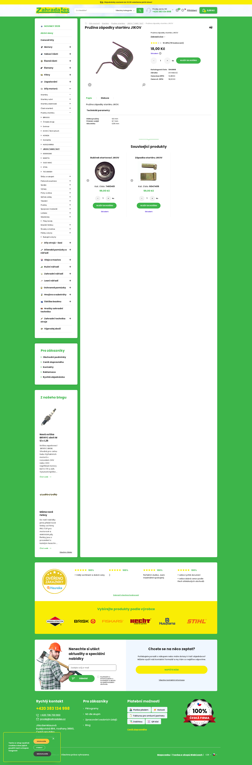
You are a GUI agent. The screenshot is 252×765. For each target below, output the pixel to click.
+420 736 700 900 (50, 715)
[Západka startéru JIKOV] (148, 170)
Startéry (44, 94)
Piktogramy (91, 708)
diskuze (105, 98)
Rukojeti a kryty (49, 237)
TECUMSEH (47, 171)
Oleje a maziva (52, 259)
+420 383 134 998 (162, 11)
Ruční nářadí (51, 266)
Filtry (47, 74)
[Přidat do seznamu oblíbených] (90, 85)
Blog (87, 725)
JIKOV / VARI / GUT (51, 149)
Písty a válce (46, 193)
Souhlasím (41, 741)
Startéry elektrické (49, 104)
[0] (177, 10)
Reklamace (49, 372)
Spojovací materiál (49, 209)
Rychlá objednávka (54, 377)
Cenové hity (47, 40)
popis (89, 98)
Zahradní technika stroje (53, 320)
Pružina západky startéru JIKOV (159, 24)
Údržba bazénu (52, 301)
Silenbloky (45, 217)
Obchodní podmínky (54, 357)
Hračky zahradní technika (52, 310)
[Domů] (86, 22)
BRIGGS (46, 117)
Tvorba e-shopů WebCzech (187, 754)
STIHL (45, 167)
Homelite (47, 140)
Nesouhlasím (42, 754)
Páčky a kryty (46, 233)
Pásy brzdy (47, 221)
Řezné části (50, 60)
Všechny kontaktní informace (172, 680)
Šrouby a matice (48, 229)
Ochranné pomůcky (55, 287)
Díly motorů (50, 88)
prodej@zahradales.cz (52, 719)
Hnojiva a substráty (55, 294)
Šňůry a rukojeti (47, 176)
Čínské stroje (48, 122)
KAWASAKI (47, 153)
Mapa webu (163, 754)
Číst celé (44, 477)
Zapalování (50, 81)
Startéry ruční (47, 99)
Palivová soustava (49, 181)
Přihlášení (192, 10)
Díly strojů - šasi (53, 242)
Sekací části (51, 53)
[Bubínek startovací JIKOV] (105, 170)
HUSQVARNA (48, 144)
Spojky (43, 185)
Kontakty (48, 367)
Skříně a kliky (46, 197)
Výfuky (44, 189)
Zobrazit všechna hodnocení (126, 595)
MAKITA (46, 158)
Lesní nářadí (51, 280)
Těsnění (44, 201)
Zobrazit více (157, 36)
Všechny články (66, 552)
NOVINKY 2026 (52, 26)
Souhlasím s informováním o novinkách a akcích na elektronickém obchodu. (108, 680)
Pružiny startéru (47, 113)
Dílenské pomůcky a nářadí (54, 251)
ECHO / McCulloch (51, 131)
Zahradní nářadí (53, 273)
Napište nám (172, 669)
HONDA (46, 135)
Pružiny (44, 205)
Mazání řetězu (47, 225)
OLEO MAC (47, 162)
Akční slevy (47, 33)
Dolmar (46, 126)
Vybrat (39, 748)
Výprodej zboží (52, 328)
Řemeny (48, 67)
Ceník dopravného (53, 362)
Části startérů (47, 108)
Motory (48, 47)
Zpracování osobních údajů (101, 719)
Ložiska (44, 213)
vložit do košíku (188, 60)
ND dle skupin (92, 714)
